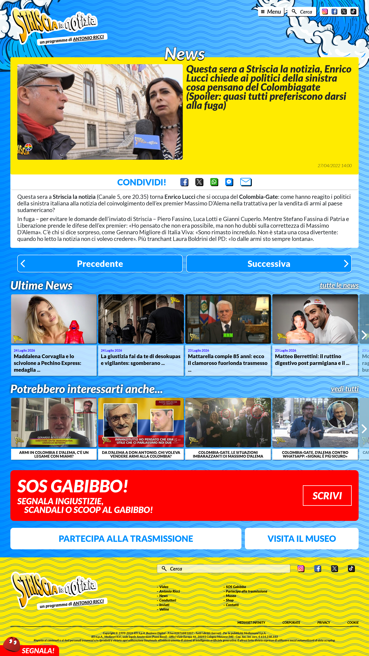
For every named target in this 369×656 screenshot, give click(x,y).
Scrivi (327, 495)
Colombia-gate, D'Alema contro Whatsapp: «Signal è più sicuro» (315, 454)
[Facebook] (334, 11)
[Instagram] (325, 11)
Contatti (232, 605)
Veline (164, 609)
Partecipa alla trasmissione (126, 538)
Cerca (306, 12)
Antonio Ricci (169, 591)
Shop (230, 600)
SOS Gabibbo (236, 586)
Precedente (100, 263)
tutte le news (339, 285)
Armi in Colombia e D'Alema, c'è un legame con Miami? (54, 454)
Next (364, 335)
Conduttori (167, 600)
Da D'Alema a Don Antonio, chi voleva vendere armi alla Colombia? (141, 454)
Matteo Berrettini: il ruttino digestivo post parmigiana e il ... (312, 359)
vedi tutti (345, 388)
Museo (231, 595)
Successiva (269, 263)
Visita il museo (302, 538)
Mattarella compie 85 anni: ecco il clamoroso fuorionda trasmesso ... (228, 363)
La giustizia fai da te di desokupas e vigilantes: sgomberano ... (140, 359)
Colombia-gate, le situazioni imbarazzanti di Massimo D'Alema (228, 454)
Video (163, 586)
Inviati (164, 605)
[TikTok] (353, 11)
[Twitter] (344, 11)
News (163, 595)
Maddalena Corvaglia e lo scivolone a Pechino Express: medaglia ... (47, 363)
